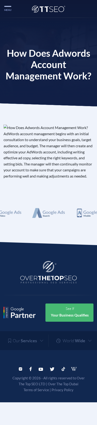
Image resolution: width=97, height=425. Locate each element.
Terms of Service (36, 390)
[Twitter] (52, 368)
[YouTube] (41, 368)
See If (70, 311)
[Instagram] (20, 368)
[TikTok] (63, 368)
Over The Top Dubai (63, 384)
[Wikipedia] (75, 369)
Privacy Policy (62, 390)
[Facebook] (30, 368)
